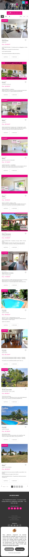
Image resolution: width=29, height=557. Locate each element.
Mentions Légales (14, 515)
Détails (6, 56)
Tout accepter (20, 549)
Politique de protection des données (14, 517)
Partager (15, 56)
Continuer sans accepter (14, 553)
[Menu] (26, 2)
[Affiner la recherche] (23, 2)
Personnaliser (9, 549)
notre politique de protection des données (14, 544)
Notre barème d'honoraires (14, 519)
